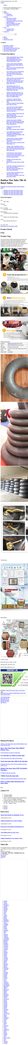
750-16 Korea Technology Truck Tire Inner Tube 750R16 (15, 176)
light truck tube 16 (5, 699)
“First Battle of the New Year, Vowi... (10, 832)
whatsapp (3, 857)
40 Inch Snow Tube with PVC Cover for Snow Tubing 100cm (15, 156)
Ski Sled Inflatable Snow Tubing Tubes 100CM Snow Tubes (14, 60)
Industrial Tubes (10, 22)
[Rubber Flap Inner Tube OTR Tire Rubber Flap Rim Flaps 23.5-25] (14, 765)
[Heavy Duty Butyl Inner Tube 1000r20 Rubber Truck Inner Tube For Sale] (14, 745)
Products (6, 16)
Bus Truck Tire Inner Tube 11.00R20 (15, 129)
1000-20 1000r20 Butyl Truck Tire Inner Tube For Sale (15, 117)
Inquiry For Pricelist (5, 851)
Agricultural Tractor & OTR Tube (15, 21)
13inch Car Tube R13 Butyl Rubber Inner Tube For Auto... (15, 103)
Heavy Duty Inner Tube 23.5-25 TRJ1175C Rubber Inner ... (14, 96)
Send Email (3, 855)
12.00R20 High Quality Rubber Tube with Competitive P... (15, 135)
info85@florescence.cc (9, 793)
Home (5, 11)
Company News (10, 29)
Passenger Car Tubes (11, 18)
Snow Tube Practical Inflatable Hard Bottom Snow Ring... (15, 68)
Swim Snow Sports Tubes (13, 25)
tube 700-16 (3, 702)
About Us (6, 12)
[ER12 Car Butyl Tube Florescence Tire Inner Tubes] (13, 778)
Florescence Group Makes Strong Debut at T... (12, 826)
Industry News (10, 30)
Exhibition (9, 14)
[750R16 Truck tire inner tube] (8, 773)
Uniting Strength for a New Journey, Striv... (12, 838)
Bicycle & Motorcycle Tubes (13, 23)
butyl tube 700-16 (5, 698)
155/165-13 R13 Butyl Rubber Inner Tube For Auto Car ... (15, 110)
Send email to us (4, 226)
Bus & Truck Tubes (11, 19)
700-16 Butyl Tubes (5, 697)
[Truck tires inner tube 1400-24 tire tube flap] (11, 758)
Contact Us (6, 31)
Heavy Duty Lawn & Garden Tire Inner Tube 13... (15, 82)
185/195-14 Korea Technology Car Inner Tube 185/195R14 (15, 169)
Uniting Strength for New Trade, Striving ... (12, 820)
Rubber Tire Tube (12, 343)
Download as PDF (13, 226)
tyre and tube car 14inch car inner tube (13, 755)
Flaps (8, 26)
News (5, 27)
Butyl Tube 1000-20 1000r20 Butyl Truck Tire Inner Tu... (15, 123)
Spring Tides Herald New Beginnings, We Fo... (12, 815)
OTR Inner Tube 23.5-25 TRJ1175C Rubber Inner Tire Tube (15, 89)
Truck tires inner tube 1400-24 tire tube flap (14, 761)
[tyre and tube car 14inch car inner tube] (10, 752)
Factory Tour (10, 15)
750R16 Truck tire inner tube (10, 776)
